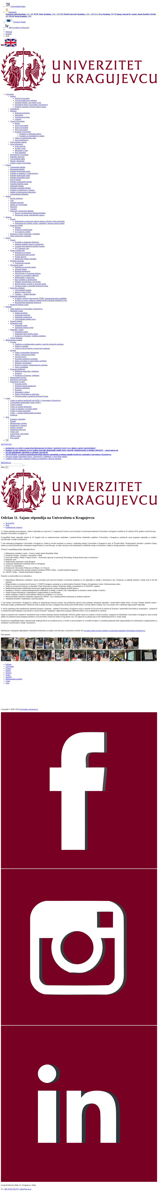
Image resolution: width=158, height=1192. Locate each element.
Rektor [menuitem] (17, 123)
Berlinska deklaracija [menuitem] (22, 271)
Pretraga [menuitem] (18, 228)
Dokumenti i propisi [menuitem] (17, 382)
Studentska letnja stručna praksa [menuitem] (26, 334)
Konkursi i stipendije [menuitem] (17, 419)
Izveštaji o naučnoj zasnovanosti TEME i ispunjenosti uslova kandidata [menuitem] (41, 298)
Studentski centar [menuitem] (21, 325)
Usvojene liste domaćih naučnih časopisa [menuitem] (30, 246)
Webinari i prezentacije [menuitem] (23, 363)
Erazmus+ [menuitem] (18, 373)
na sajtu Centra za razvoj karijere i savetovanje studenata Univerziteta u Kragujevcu (114, 631)
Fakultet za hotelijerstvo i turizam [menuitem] (22, 190)
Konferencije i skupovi (14, 527)
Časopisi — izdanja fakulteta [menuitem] (25, 294)
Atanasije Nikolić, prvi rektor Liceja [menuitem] (28, 103)
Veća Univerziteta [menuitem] (21, 130)
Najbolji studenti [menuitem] (16, 321)
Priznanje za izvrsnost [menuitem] (23, 253)
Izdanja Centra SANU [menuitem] (23, 292)
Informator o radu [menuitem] (21, 150)
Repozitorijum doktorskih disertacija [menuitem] (28, 303)
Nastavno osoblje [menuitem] (16, 225)
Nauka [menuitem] (8, 238)
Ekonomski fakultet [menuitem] (17, 169)
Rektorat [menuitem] (13, 111)
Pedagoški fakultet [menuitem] (17, 186)
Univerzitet (10, 666)
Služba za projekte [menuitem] (21, 346)
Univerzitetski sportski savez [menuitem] (25, 319)
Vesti (7, 525)
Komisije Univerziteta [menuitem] (23, 132)
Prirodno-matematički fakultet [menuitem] (21, 182)
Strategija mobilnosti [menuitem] (22, 388)
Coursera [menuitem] (13, 209)
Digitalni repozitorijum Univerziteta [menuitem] (28, 282)
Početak (8, 664)
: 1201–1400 (77, 14)
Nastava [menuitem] (8, 217)
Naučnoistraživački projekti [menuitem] (25, 255)
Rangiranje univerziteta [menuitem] (18, 380)
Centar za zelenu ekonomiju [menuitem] (20, 411)
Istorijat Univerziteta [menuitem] (22, 98)
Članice (8, 669)
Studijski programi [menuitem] (17, 203)
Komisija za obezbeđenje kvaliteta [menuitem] (31, 136)
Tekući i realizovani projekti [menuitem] (25, 355)
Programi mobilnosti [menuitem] (17, 369)
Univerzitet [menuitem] (10, 94)
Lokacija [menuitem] (18, 119)
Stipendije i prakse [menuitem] (17, 330)
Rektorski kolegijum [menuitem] (22, 113)
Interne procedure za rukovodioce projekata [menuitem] (30, 361)
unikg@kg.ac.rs (25, 1189)
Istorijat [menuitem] (13, 96)
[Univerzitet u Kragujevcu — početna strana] (79, 90)
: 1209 (20, 16)
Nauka (8, 675)
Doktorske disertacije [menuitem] (18, 296)
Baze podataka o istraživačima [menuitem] (26, 280)
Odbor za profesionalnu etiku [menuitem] (25, 138)
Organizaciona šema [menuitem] (22, 117)
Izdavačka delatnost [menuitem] (17, 288)
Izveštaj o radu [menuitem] (20, 148)
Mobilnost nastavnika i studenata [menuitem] (27, 371)
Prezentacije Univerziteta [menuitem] (19, 155)
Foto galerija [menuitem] (14, 438)
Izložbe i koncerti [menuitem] (16, 427)
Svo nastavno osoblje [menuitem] (22, 232)
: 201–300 (19, 14)
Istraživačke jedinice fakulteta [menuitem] (25, 259)
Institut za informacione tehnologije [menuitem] (23, 192)
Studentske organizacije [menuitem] (23, 317)
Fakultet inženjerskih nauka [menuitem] (20, 171)
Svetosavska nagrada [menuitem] (22, 263)
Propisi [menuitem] (12, 219)
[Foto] (8, 648)
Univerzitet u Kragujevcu (28, 709)
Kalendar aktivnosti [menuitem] (17, 157)
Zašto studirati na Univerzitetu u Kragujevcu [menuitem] (26, 309)
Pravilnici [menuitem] (18, 390)
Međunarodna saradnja (14, 679)
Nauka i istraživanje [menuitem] (17, 250)
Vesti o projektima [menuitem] (21, 367)
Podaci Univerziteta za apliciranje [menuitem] (27, 394)
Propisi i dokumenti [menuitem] (17, 161)
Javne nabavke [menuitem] (20, 146)
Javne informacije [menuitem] (16, 144)
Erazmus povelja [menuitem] (21, 384)
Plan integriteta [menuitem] (20, 153)
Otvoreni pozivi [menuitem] (20, 357)
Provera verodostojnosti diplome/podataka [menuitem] (30, 213)
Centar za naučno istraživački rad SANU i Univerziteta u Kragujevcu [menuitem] (35, 400)
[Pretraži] (24, 465)
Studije (8, 671)
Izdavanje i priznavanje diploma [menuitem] (21, 211)
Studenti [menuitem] (9, 307)
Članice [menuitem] (8, 165)
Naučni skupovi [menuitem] (20, 257)
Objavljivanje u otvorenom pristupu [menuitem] (28, 273)
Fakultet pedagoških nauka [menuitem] (20, 178)
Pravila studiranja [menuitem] (16, 198)
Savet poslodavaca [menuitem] (21, 140)
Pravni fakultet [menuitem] (15, 180)
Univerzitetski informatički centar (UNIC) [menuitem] (25, 403)
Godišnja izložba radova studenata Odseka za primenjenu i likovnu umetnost (33, 459)
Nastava (8, 673)
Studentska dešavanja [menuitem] (18, 430)
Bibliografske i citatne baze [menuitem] (25, 278)
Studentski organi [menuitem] (16, 311)
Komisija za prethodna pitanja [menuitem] (30, 134)
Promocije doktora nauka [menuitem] (19, 305)
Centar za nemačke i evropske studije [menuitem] (23, 409)
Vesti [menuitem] (7, 417)
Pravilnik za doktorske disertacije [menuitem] (27, 242)
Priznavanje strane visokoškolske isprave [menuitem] (30, 215)
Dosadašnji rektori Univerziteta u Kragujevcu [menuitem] (31, 105)
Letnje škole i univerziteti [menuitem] (19, 434)
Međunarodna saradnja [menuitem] (14, 340)
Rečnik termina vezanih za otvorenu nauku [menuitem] (30, 284)
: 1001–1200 (47, 14)
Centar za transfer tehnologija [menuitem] (21, 407)
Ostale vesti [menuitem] (14, 432)
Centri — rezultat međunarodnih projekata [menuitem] (25, 413)
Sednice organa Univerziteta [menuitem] (20, 163)
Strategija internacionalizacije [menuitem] (25, 386)
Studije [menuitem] (8, 196)
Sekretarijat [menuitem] (19, 115)
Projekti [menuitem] (13, 350)
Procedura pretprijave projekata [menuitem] (26, 359)
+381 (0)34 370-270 (11, 1189)
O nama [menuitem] (13, 342)
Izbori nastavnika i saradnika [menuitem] (20, 236)
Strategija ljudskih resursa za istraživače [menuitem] (29, 244)
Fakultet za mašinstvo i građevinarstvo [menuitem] (24, 173)
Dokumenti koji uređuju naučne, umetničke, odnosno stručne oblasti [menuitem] (39, 223)
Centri (8, 681)
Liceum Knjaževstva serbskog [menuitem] (26, 100)
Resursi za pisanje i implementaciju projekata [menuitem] (31, 365)
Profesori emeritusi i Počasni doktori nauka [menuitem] (30, 107)
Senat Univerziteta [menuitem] (21, 128)
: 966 (104, 14)
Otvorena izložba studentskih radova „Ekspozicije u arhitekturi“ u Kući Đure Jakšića (36, 457)
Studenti (9, 677)
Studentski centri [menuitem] (16, 323)
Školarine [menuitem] (13, 207)
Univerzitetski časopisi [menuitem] (23, 290)
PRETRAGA (6, 463)
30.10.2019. (10, 523)
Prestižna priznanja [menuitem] (17, 261)
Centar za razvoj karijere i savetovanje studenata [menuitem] (32, 348)
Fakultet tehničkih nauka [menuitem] (19, 184)
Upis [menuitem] (12, 200)
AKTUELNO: (6, 444)
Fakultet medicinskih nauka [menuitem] (20, 175)
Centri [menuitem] (8, 398)
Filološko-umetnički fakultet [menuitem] (20, 188)
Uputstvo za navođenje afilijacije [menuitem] (27, 275)
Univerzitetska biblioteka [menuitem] (19, 194)
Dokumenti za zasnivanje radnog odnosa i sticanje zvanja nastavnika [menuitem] (40, 221)
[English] (10, 46)
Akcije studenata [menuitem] (16, 338)
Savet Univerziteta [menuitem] (21, 125)
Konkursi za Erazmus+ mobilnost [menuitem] (27, 375)
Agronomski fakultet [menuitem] (17, 167)
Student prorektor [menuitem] (21, 313)
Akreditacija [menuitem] (14, 109)
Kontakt (8, 34)
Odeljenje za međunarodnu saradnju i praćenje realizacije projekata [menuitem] (39, 344)
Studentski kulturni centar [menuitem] (24, 328)
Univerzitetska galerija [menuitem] (18, 142)
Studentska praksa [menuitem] (21, 332)
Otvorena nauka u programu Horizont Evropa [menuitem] (31, 286)
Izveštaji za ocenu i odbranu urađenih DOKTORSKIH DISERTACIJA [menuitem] (41, 300)
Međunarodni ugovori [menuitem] (18, 378)
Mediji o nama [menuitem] (15, 436)
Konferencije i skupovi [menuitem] (18, 425)
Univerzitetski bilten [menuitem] (17, 159)
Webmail (9, 32)
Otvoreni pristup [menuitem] (21, 269)
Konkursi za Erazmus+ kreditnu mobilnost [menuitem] (30, 336)
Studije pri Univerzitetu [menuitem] (18, 205)
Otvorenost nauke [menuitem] (16, 265)
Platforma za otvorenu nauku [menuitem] (25, 267)
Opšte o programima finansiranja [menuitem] (27, 353)
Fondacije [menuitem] (13, 415)
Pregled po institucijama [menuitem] (23, 230)
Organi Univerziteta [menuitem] (17, 121)
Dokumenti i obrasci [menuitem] (22, 392)
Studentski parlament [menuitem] (22, 315)
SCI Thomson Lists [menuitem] (22, 248)
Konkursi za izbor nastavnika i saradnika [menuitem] (25, 234)
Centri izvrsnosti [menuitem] (16, 405)
